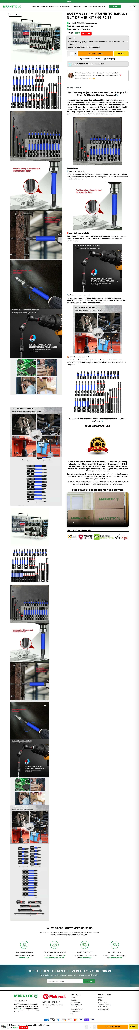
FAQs (100, 1000)
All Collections (53, 6)
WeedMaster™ (67, 6)
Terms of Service (104, 1004)
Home (34, 6)
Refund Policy (103, 1007)
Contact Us (102, 6)
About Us (77, 6)
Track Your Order (90, 6)
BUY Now (121, 54)
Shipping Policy (103, 1009)
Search (101, 998)
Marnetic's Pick (15, 15)
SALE (115, 6)
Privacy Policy (103, 1002)
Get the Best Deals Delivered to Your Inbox (69, 971)
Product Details (74, 88)
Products (41, 6)
